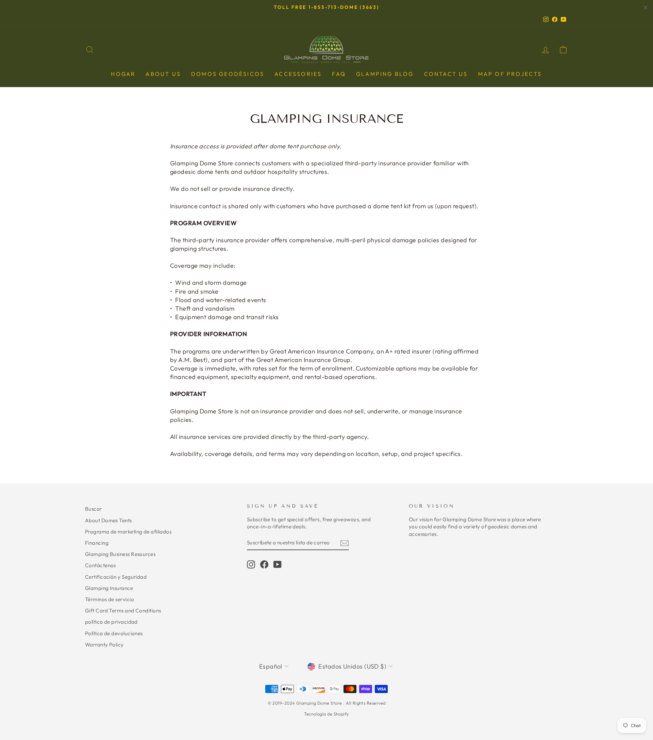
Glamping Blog (385, 73)
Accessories (298, 73)
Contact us (446, 73)
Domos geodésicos (227, 73)
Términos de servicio (109, 599)
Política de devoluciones (114, 633)
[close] (645, 7)
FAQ (339, 73)
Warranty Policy (104, 644)
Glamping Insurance (109, 588)
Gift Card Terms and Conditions (123, 610)
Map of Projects (510, 73)
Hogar (123, 73)
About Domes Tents (108, 520)
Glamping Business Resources (120, 554)
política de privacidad (111, 622)
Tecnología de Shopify (326, 714)
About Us (163, 73)
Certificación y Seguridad (116, 577)
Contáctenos (100, 565)
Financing (96, 543)
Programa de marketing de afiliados (128, 531)
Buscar (93, 509)
